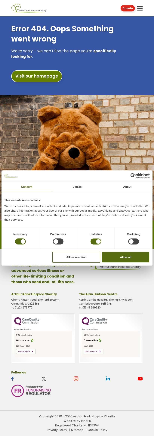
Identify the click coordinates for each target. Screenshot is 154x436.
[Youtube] (140, 378)
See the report (24, 351)
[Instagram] (76, 378)
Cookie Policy (97, 430)
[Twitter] (44, 378)
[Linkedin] (108, 378)
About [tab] (127, 186)
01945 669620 (91, 307)
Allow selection (76, 257)
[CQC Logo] (26, 324)
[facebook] (12, 379)
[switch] (58, 241)
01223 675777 (23, 307)
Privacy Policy (57, 430)
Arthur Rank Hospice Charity (29, 8)
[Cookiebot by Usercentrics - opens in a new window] (133, 176)
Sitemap (77, 430)
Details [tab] (77, 186)
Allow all (125, 257)
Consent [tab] (26, 186)
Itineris (86, 421)
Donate (127, 8)
